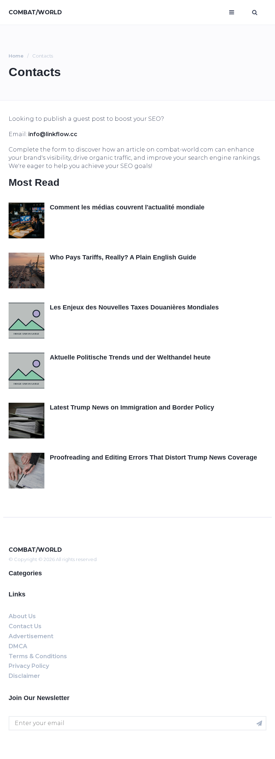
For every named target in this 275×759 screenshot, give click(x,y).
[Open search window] (254, 12)
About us (22, 616)
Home (16, 56)
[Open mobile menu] (231, 12)
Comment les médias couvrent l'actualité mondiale (127, 207)
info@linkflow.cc (52, 134)
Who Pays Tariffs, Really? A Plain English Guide (123, 257)
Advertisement (31, 636)
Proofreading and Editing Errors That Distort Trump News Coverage (153, 457)
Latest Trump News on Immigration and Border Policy (132, 407)
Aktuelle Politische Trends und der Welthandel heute (130, 357)
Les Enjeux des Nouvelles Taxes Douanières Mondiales (134, 307)
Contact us (25, 626)
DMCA (18, 646)
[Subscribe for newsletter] (259, 723)
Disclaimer (24, 676)
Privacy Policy (29, 666)
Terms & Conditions (38, 656)
